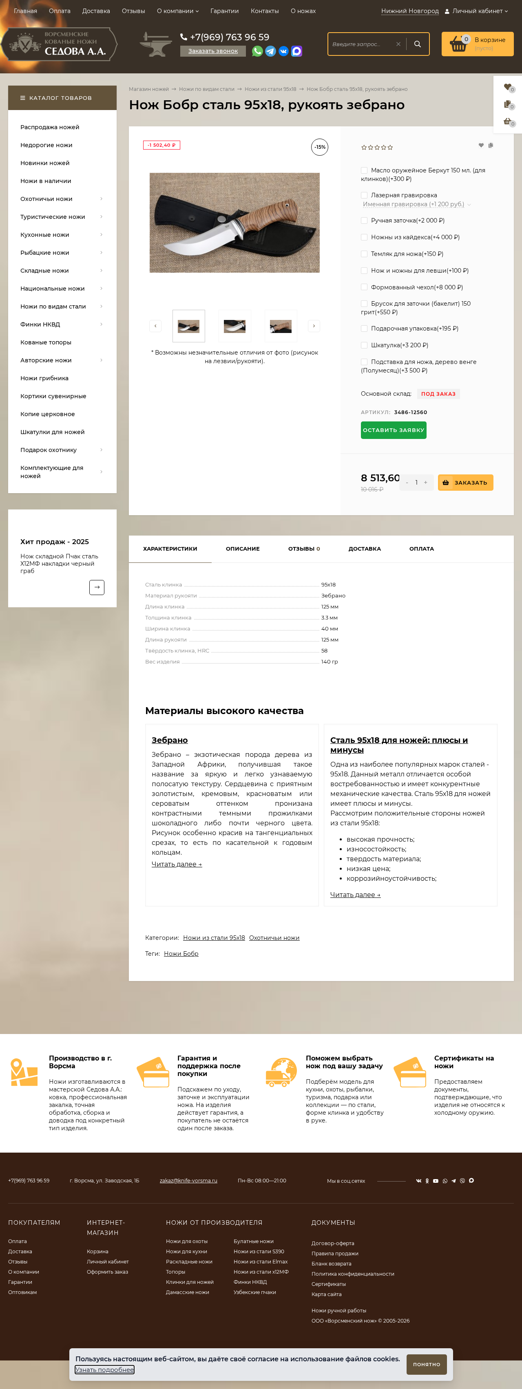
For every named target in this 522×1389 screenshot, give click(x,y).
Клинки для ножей (190, 1282)
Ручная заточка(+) (407, 220)
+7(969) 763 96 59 (230, 37)
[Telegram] (270, 51)
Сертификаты (329, 1284)
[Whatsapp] (257, 51)
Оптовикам (22, 1292)
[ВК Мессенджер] (283, 51)
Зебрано (170, 740)
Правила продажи (335, 1253)
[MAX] (296, 51)
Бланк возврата (332, 1264)
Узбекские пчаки (255, 1292)
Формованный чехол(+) (416, 287)
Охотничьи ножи (274, 937)
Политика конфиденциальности (353, 1274)
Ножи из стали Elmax (261, 1262)
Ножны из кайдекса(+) (414, 237)
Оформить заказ (107, 1272)
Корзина (97, 1251)
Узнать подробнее (104, 1370)
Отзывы (133, 11)
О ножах (303, 11)
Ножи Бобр (181, 953)
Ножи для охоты (187, 1241)
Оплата (60, 11)
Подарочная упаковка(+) (414, 328)
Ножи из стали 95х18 (270, 89)
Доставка (96, 11)
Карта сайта (327, 1294)
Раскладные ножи (189, 1262)
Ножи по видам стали (206, 89)
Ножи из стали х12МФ (261, 1272)
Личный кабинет (108, 1262)
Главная (25, 11)
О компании (175, 11)
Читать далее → (177, 864)
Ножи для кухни (186, 1251)
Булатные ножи (254, 1241)
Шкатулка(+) (399, 345)
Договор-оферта (333, 1243)
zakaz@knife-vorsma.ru (188, 1180)
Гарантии (224, 11)
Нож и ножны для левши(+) (419, 270)
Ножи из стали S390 (259, 1251)
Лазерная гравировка (403, 195)
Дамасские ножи (187, 1292)
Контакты (265, 11)
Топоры (175, 1272)
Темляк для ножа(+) (406, 254)
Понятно (426, 1364)
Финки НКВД (250, 1282)
